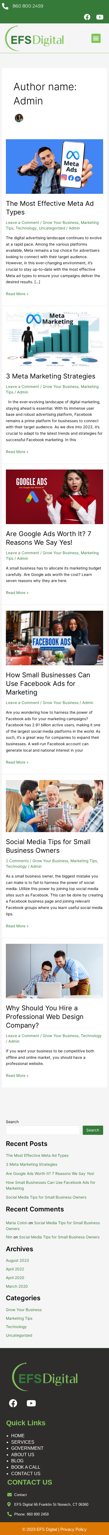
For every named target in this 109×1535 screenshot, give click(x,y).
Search (12, 1122)
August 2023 (17, 1260)
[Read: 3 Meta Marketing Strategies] (54, 338)
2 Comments (17, 861)
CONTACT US (26, 1473)
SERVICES (22, 1442)
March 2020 (17, 1286)
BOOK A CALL (25, 1467)
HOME (18, 1435)
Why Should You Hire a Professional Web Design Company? (45, 1016)
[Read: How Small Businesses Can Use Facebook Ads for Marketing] (54, 637)
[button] (96, 38)
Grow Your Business (61, 222)
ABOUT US (22, 1454)
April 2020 (15, 1277)
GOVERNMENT (27, 1448)
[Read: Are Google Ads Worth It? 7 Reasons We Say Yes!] (54, 496)
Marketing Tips (83, 861)
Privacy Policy (73, 1529)
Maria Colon (16, 1223)
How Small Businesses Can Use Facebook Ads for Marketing (48, 683)
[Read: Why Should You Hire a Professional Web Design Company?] (54, 971)
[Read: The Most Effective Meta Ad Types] (54, 166)
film (9, 1237)
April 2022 (15, 1269)
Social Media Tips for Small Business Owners (48, 846)
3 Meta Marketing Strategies (50, 376)
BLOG (17, 1460)
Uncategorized (52, 228)
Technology (26, 228)
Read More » (17, 293)
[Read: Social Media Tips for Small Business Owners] (54, 805)
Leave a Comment (22, 222)
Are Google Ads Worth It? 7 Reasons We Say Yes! (48, 538)
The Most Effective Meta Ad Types (37, 1155)
